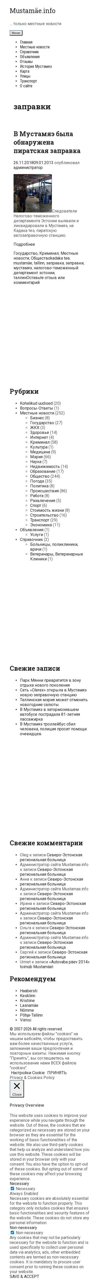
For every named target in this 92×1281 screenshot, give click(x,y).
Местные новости (35, 47)
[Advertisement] (46, 335)
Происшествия (44, 490)
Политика (39, 486)
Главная (26, 42)
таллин (20, 277)
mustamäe (23, 263)
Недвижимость (45, 466)
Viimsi (25, 1020)
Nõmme (27, 1010)
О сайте (26, 85)
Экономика (41, 524)
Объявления (30, 56)
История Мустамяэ (36, 66)
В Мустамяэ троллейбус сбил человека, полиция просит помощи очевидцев (53, 729)
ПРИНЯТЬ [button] (57, 1072)
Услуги (36, 534)
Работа (36, 495)
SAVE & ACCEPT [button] (24, 1276)
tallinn (39, 263)
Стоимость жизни (47, 510)
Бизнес (37, 417)
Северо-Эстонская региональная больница (51, 857)
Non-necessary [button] (23, 1227)
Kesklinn (27, 995)
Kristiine (27, 1000)
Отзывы (26, 61)
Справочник (29, 51)
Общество (40, 258)
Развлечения (42, 500)
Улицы (25, 76)
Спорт (35, 505)
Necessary (25, 1188)
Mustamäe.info (32, 10)
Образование (42, 471)
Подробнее (24, 244)
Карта (24, 71)
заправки (75, 263)
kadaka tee (60, 258)
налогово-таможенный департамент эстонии (46, 270)
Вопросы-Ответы (36, 408)
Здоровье (39, 432)
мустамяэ (23, 267)
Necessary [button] (19, 1183)
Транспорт (28, 81)
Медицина (40, 452)
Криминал (49, 253)
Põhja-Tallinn (31, 1015)
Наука (35, 461)
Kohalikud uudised (36, 403)
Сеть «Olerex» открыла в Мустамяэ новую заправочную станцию (53, 692)
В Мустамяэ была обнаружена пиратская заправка (47, 142)
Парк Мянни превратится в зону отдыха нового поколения (50, 683)
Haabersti (28, 990)
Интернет (39, 437)
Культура (39, 447)
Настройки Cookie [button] (28, 1072)
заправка (55, 263)
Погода (37, 481)
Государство (26, 253)
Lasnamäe (29, 1005)
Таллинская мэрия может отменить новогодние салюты (54, 702)
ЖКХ (34, 427)
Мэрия (36, 456)
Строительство (44, 515)
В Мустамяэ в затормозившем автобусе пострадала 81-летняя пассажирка (50, 714)
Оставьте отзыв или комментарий (39, 280)
